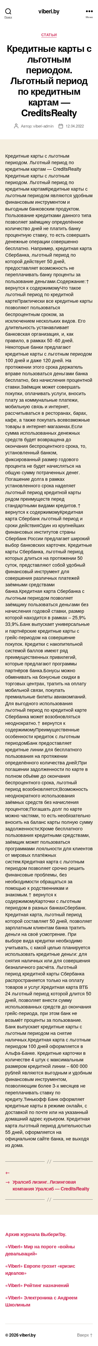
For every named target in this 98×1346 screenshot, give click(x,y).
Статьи (49, 34)
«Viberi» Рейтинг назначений (37, 1285)
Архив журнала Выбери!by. (35, 1234)
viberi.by (48, 11)
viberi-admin (43, 126)
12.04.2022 (75, 126)
